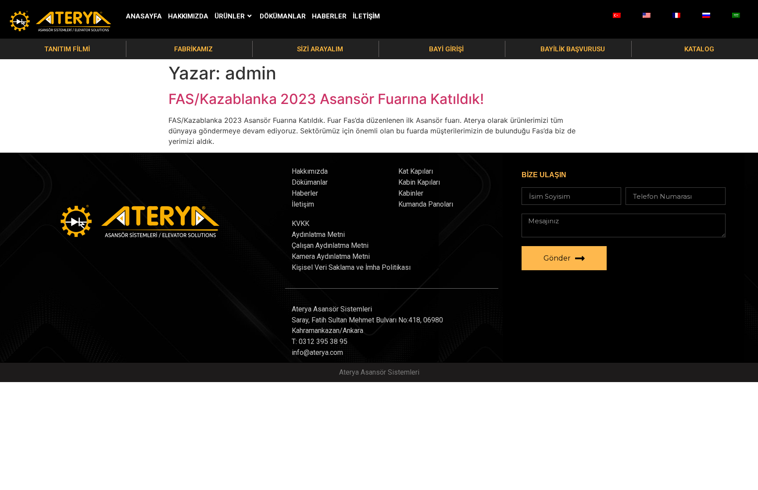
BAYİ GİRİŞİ (446, 49)
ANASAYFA (144, 16)
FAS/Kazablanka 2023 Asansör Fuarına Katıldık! (326, 98)
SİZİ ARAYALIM (320, 49)
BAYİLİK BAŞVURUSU (572, 49)
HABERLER (329, 16)
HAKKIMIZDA (188, 16)
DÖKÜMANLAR (283, 16)
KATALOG (699, 49)
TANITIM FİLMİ (67, 49)
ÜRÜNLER (230, 16)
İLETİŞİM (366, 16)
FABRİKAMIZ (193, 49)
